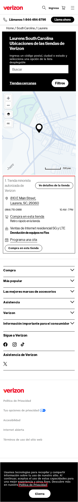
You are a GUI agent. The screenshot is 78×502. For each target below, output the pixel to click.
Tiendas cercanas (23, 83)
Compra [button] (9, 270)
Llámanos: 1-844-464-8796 (27, 19)
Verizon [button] (9, 313)
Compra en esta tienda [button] (23, 248)
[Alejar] (8, 104)
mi (8, 123)
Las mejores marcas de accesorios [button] (29, 291)
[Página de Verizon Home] (13, 7)
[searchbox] (39, 69)
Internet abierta (13, 429)
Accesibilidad (11, 420)
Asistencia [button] (11, 302)
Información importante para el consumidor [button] (36, 323)
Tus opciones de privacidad (21, 410)
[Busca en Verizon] (44, 7)
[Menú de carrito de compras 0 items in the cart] (63, 7)
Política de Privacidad (17, 400)
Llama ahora (62, 19)
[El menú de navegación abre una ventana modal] (72, 7)
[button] (27, 216)
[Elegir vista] (8, 114)
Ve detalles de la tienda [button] (54, 185)
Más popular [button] (12, 281)
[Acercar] (8, 97)
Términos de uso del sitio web (22, 439)
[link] (11, 28)
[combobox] (39, 69)
